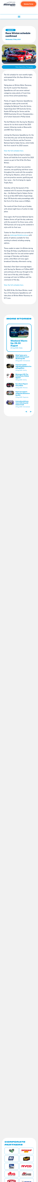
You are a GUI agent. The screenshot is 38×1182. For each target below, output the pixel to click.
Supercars (25, 397)
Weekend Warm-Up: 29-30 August (19, 343)
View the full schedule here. (14, 151)
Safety (25, 370)
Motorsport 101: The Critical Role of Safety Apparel (22, 375)
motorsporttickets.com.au (19, 235)
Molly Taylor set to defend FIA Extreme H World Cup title (22, 356)
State (20, 348)
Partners (25, 387)
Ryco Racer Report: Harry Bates (22, 384)
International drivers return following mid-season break (22, 402)
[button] (19, 17)
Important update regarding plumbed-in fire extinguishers (23, 366)
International (26, 360)
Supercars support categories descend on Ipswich (23, 393)
